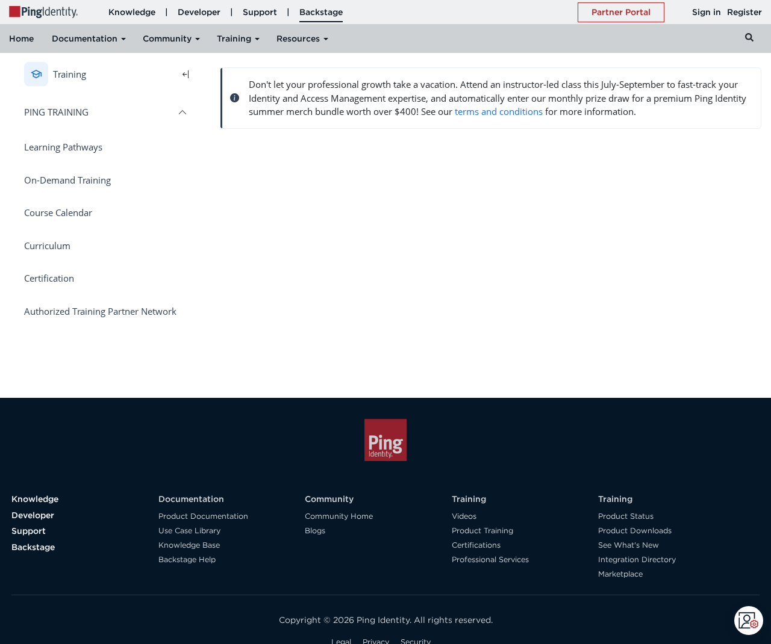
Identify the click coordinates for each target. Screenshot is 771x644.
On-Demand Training (67, 180)
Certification (49, 278)
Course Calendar (58, 212)
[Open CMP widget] (748, 620)
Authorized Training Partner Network (100, 311)
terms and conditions (499, 111)
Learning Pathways (63, 147)
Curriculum (47, 246)
